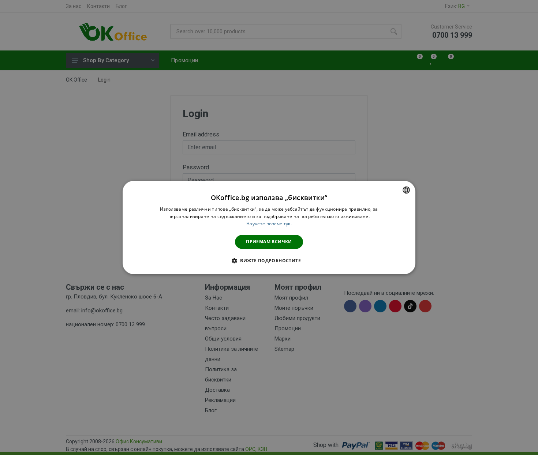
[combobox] (406, 189)
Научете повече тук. (269, 224)
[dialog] (269, 227)
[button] (269, 260)
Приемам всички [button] (269, 241)
